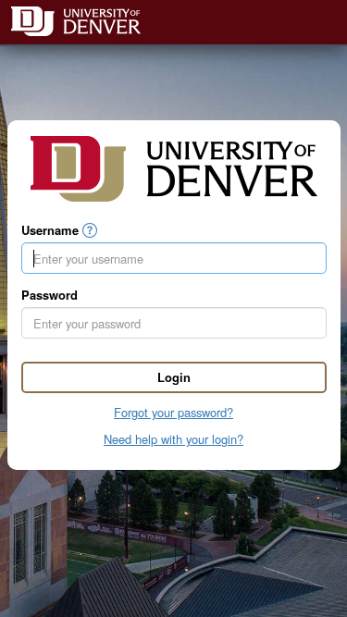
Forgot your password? (173, 412)
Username (50, 230)
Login (174, 377)
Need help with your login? (173, 439)
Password (49, 295)
